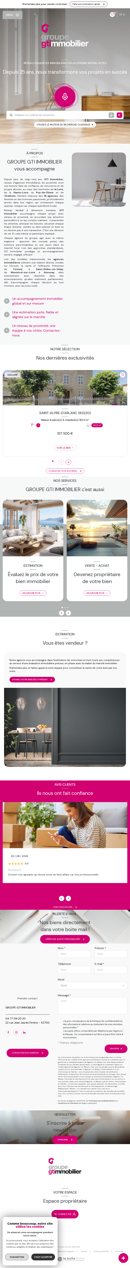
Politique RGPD (101, 1251)
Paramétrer (17, 1257)
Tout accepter (43, 1257)
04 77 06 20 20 (15, 1018)
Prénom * (100, 948)
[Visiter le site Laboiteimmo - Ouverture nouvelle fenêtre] (71, 1259)
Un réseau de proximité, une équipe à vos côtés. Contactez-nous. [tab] (36, 330)
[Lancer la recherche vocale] (65, 96)
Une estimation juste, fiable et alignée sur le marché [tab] (35, 314)
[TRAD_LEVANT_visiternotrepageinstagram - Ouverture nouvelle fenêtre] (16, 1032)
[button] (68, 462)
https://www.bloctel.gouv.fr (68, 1091)
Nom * (62, 948)
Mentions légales (66, 1251)
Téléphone (64, 964)
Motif (61, 979)
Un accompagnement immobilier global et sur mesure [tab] (37, 301)
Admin (84, 1251)
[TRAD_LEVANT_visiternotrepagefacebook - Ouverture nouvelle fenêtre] (8, 1032)
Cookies (119, 1251)
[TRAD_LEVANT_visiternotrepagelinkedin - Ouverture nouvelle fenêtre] (24, 1032)
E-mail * (99, 964)
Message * (64, 995)
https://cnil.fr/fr (84, 1079)
